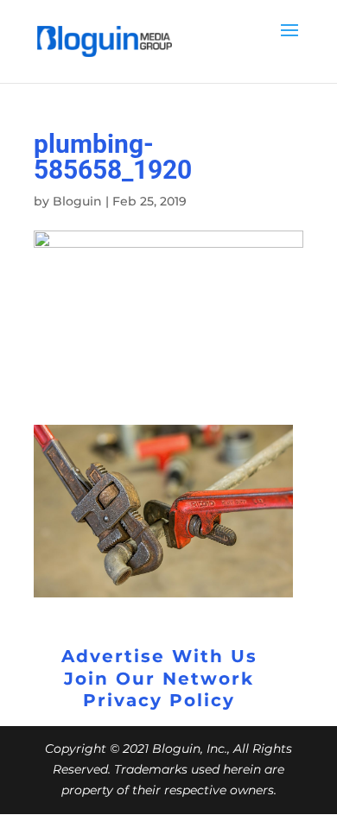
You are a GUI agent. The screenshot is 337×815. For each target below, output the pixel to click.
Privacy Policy (159, 700)
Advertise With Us (159, 656)
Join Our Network (159, 678)
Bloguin (77, 201)
